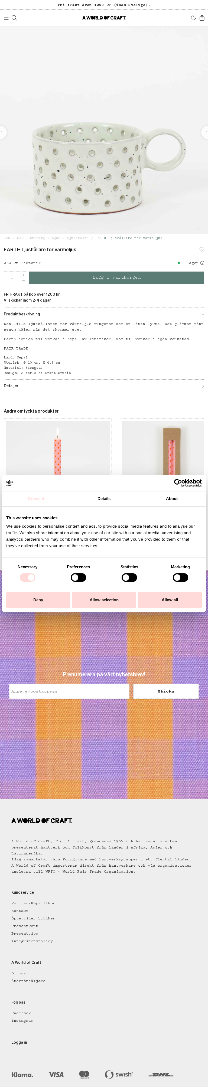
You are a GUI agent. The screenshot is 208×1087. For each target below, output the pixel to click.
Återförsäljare (28, 981)
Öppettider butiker (33, 918)
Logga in (19, 1042)
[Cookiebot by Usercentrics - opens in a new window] (178, 483)
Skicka (166, 691)
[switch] (78, 577)
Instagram (22, 1021)
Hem (7, 238)
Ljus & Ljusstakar (70, 238)
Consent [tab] (36, 498)
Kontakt (19, 911)
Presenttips (24, 933)
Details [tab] (104, 498)
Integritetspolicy (32, 941)
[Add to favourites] (202, 250)
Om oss (18, 973)
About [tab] (172, 498)
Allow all (170, 600)
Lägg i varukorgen (117, 277)
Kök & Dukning (31, 238)
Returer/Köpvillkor (33, 903)
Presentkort (24, 926)
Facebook (21, 1013)
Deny (38, 600)
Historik (31, 263)
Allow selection (104, 600)
